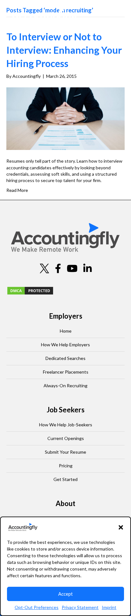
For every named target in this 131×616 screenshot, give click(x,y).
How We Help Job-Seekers (65, 424)
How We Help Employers (65, 344)
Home (66, 331)
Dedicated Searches (65, 358)
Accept (65, 594)
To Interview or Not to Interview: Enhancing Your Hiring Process (64, 50)
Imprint (109, 607)
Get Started (65, 479)
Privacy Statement (80, 607)
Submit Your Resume (65, 452)
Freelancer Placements (65, 372)
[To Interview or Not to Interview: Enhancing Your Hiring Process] (65, 118)
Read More (17, 190)
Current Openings (65, 438)
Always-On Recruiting (65, 385)
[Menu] (115, 18)
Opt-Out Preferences (37, 607)
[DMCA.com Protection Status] (30, 290)
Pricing (65, 465)
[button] (121, 527)
